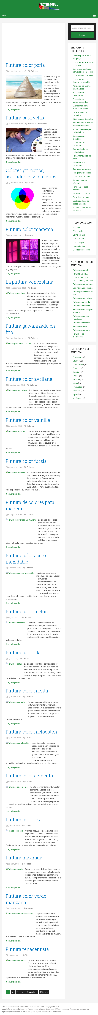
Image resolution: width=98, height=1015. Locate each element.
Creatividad (42, 124)
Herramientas (79, 246)
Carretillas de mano (81, 197)
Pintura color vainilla (28, 420)
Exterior (34, 338)
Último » (44, 992)
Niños (75, 383)
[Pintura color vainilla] (15, 436)
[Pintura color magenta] (23, 251)
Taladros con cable (81, 193)
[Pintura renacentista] (15, 966)
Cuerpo (76, 368)
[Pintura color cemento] (17, 793)
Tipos (33, 288)
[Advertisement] (33, 43)
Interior (76, 379)
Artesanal (32, 124)
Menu (4, 16)
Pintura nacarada (24, 858)
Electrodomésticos (81, 250)
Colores (34, 71)
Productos (77, 387)
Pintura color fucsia (26, 461)
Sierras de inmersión (82, 169)
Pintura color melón (27, 611)
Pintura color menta (27, 691)
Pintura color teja (24, 819)
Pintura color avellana (29, 379)
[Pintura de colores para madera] (21, 529)
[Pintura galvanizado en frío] (18, 350)
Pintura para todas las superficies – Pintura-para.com (23, 1007)
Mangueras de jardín (82, 173)
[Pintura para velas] (24, 140)
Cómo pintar (78, 231)
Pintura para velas (25, 118)
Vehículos (77, 398)
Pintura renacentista (27, 949)
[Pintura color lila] (14, 668)
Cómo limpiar (78, 242)
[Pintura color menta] (15, 707)
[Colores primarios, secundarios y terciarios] (22, 199)
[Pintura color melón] (15, 627)
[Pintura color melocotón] (17, 749)
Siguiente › (31, 992)
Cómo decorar (79, 238)
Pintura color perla (25, 65)
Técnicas (77, 391)
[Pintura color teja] (14, 835)
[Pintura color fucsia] (15, 477)
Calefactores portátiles (83, 75)
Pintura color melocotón (31, 732)
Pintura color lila (23, 652)
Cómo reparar (79, 235)
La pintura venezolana (29, 282)
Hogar (75, 376)
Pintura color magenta (29, 229)
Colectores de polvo (82, 176)
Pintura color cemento (29, 776)
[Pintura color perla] (24, 87)
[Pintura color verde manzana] (19, 921)
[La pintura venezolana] (15, 298)
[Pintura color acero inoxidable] (20, 581)
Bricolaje (76, 227)
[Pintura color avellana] (16, 396)
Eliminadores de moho (83, 119)
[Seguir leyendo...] (13, 109)
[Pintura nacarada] (14, 875)
